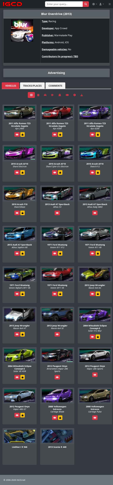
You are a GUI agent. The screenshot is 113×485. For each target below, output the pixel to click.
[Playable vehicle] (17, 134)
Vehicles (10, 85)
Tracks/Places (32, 85)
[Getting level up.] (22, 134)
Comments (55, 85)
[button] (94, 4)
